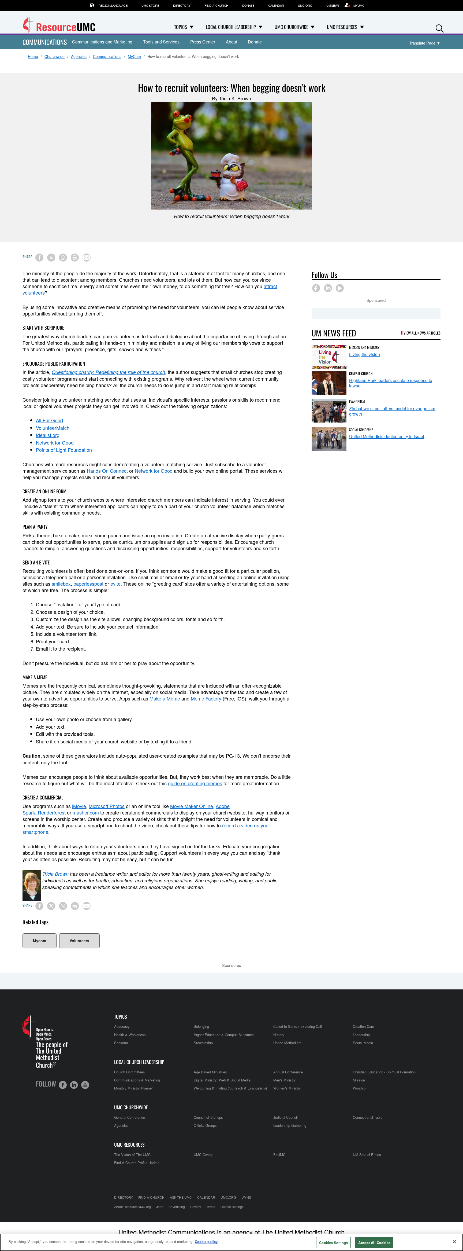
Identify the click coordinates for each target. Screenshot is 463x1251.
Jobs (159, 1207)
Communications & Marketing (137, 1080)
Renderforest (52, 812)
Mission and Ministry (364, 347)
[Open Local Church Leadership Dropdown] (260, 26)
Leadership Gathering (289, 1125)
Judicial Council (285, 1117)
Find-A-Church (216, 5)
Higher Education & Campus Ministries (224, 1034)
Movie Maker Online (191, 805)
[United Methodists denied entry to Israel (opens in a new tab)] (329, 439)
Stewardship (203, 1042)
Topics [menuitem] (180, 26)
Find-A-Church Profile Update (136, 1162)
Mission (359, 1080)
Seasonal (121, 1042)
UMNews (332, 5)
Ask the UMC (181, 1197)
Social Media (363, 1042)
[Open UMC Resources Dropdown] (362, 26)
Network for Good (55, 442)
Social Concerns (361, 429)
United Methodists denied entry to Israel (386, 436)
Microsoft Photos (107, 805)
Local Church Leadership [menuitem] (231, 26)
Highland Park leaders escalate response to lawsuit (390, 383)
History (278, 1034)
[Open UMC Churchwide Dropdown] (313, 26)
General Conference (129, 1117)
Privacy (195, 1207)
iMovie (79, 805)
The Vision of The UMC (132, 1154)
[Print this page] (75, 258)
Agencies (79, 56)
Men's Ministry (284, 1080)
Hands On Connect (107, 470)
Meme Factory (206, 698)
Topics (120, 1017)
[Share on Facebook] (39, 258)
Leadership (361, 1034)
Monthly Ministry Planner (133, 1088)
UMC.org (305, 5)
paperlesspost (88, 583)
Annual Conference (288, 1071)
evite (115, 583)
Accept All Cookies (374, 1242)
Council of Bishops (208, 1117)
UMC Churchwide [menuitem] (291, 26)
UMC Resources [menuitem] (342, 26)
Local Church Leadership (139, 1062)
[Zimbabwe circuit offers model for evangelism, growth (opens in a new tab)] (329, 411)
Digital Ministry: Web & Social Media (222, 1080)
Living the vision (364, 354)
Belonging (201, 1026)
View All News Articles (422, 333)
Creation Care (363, 1026)
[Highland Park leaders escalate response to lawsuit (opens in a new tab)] (329, 383)
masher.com (86, 812)
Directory (182, 5)
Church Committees (129, 1071)
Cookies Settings (333, 1242)
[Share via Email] (87, 258)
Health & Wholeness (130, 1034)
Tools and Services (161, 42)
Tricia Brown (55, 873)
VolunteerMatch (52, 427)
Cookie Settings (232, 1207)
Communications (45, 42)
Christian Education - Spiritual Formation (384, 1071)
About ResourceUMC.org (132, 1207)
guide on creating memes (195, 783)
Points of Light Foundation (64, 449)
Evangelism (357, 401)
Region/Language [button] (113, 5)
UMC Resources (129, 1145)
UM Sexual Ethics (367, 1154)
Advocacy (122, 1026)
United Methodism (287, 1042)
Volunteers (79, 940)
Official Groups (205, 1125)
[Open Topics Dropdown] (191, 26)
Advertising (177, 1207)
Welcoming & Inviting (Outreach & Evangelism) (230, 1088)
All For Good (49, 420)
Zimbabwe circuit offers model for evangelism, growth (392, 411)
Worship (359, 1088)
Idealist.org (47, 434)
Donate (248, 5)
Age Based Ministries (210, 1071)
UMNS (246, 1197)
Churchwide (54, 56)
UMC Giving (203, 1154)
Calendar (276, 5)
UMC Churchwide (131, 1107)
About (231, 42)
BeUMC (279, 1154)
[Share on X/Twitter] (51, 258)
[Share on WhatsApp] (63, 258)
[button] (440, 27)
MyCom (134, 56)
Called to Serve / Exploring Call (297, 1026)
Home (33, 56)
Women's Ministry (287, 1088)
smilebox (61, 583)
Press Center (202, 42)
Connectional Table (367, 1117)
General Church (360, 373)
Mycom (39, 940)
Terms (210, 1207)
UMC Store (150, 5)
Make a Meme (165, 698)
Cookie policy (206, 1241)
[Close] (454, 1242)
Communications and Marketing (102, 42)
